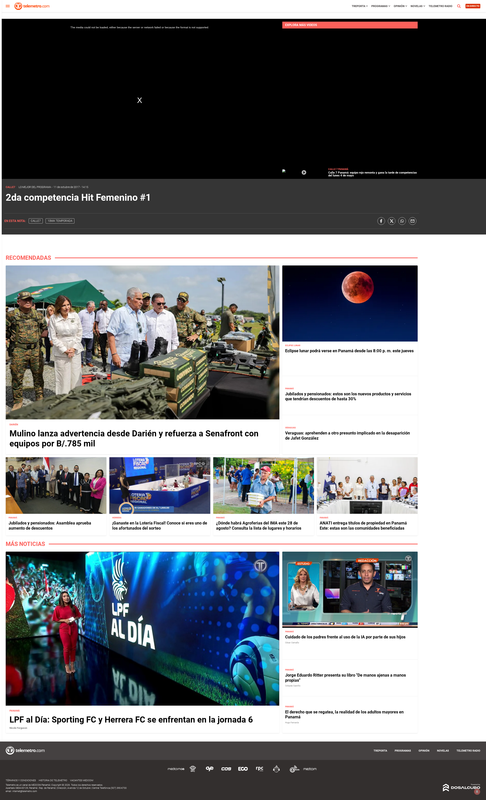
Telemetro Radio (440, 6)
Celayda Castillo (292, 686)
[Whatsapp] (402, 221)
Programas (379, 6)
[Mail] (412, 221)
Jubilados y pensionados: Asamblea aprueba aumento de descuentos (50, 525)
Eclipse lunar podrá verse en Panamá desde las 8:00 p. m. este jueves (349, 350)
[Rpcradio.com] (259, 772)
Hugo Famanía (292, 722)
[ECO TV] (243, 772)
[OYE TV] (209, 772)
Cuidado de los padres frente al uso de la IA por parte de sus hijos (345, 637)
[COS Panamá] (226, 772)
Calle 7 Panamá (338, 169)
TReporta (358, 6)
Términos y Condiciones (21, 780)
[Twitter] (392, 221)
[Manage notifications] (477, 792)
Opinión (399, 6)
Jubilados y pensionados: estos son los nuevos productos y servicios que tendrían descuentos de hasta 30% (348, 396)
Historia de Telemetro (53, 780)
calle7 (36, 221)
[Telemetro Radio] (293, 772)
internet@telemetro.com (24, 791)
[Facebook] (381, 221)
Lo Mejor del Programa (35, 187)
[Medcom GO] (176, 772)
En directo (472, 6)
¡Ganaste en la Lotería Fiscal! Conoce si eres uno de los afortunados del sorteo (159, 525)
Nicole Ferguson (18, 728)
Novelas (417, 6)
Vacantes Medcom (81, 780)
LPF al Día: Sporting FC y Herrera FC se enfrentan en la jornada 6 (131, 720)
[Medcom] (309, 772)
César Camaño (292, 642)
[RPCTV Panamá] (193, 772)
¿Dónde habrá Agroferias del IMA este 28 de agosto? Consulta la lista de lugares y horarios (258, 525)
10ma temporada (60, 221)
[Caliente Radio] (276, 772)
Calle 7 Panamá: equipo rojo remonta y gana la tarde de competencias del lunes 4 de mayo (372, 174)
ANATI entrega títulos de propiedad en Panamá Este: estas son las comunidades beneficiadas (363, 525)
